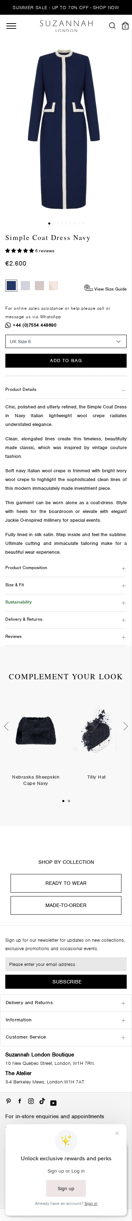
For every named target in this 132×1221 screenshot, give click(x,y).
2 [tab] (69, 801)
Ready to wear (66, 883)
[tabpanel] (35, 745)
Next (126, 726)
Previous (5, 726)
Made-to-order (66, 905)
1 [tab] (63, 801)
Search (66, 503)
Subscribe (67, 982)
